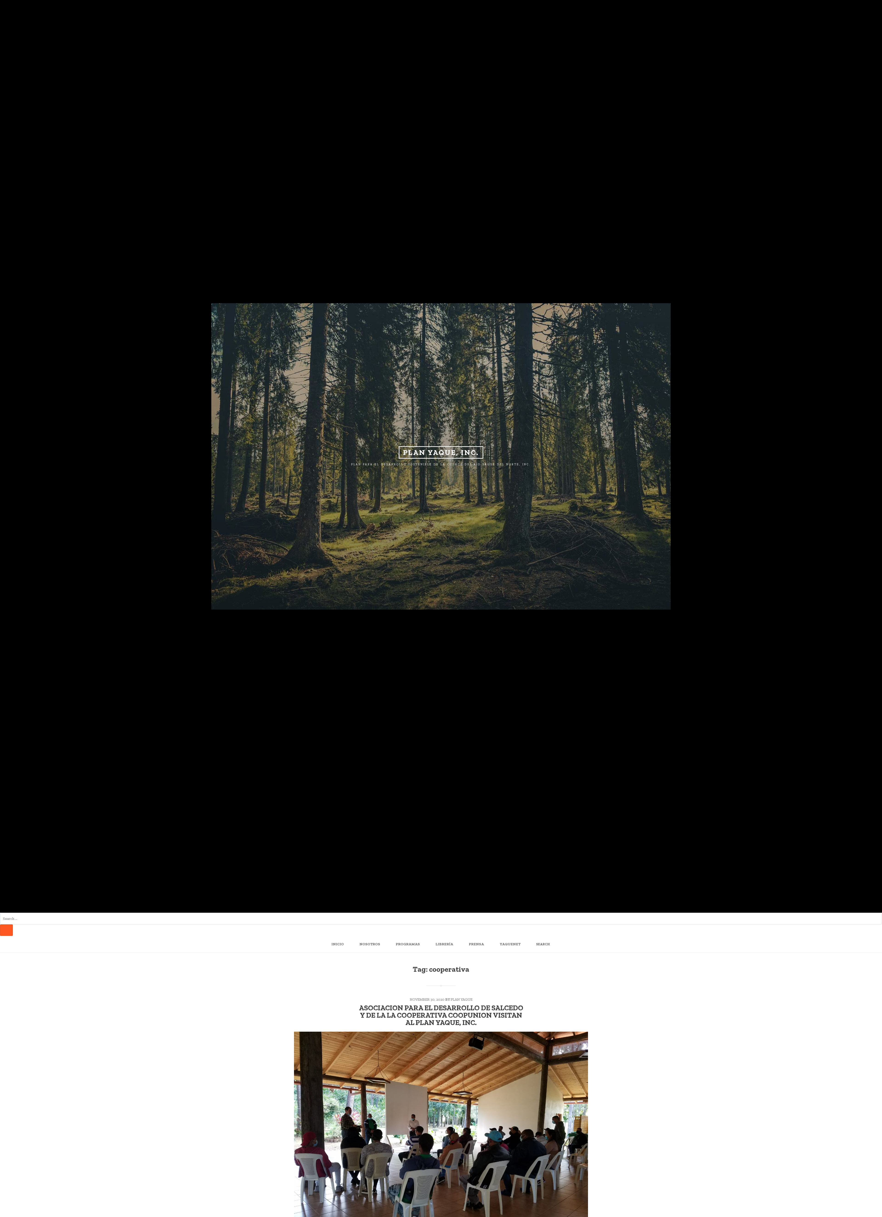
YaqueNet (510, 944)
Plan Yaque (461, 999)
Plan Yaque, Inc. (441, 452)
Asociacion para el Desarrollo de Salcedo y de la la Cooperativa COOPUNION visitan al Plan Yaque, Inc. (441, 1015)
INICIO (337, 944)
